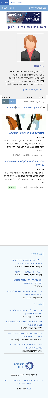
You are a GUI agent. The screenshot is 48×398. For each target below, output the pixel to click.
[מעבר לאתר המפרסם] (24, 17)
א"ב (6, 107)
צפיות (18, 107)
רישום (12, 2)
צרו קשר (40, 380)
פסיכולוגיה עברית (36, 7)
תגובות (12, 107)
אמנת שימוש (17, 380)
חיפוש (3, 2)
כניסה (19, 2)
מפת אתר (21, 383)
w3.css (29, 388)
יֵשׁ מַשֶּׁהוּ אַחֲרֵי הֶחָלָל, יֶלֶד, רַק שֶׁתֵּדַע (28, 271)
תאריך (36, 107)
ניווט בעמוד (6, 8)
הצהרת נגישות (29, 380)
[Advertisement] (24, 218)
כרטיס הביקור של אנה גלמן (33, 89)
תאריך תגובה (27, 107)
